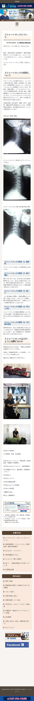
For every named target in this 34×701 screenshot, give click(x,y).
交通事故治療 (9, 569)
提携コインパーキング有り (12, 522)
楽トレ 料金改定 (8, 495)
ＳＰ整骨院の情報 (22, 42)
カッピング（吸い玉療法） (13, 559)
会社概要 (8, 617)
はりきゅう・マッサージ (13, 550)
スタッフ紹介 (9, 591)
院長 (29, 42)
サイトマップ (9, 627)
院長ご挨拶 (8, 581)
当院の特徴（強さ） (11, 596)
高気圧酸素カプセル (11, 555)
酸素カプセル (8, 492)
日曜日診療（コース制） (13, 600)
